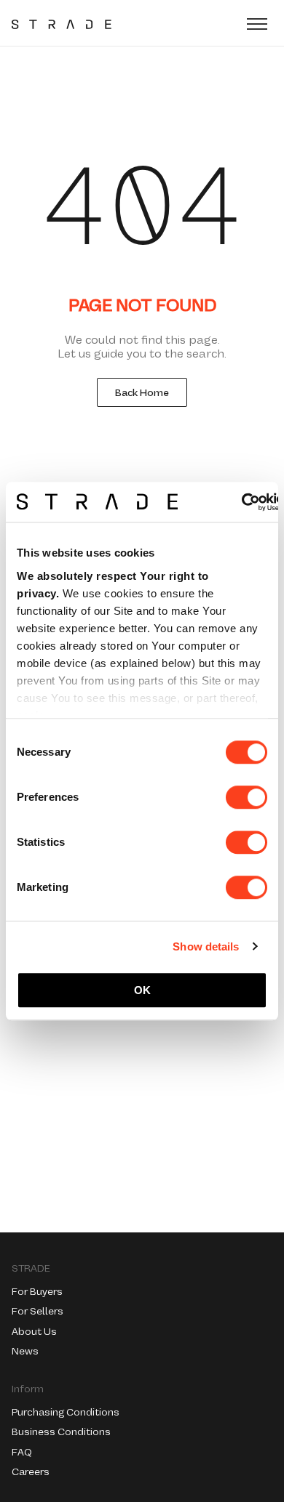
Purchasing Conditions (65, 1412)
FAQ (22, 1452)
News (25, 1351)
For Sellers (37, 1311)
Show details (206, 946)
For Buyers (37, 1291)
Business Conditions (61, 1431)
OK (142, 990)
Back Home (142, 392)
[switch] (246, 797)
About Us (34, 1331)
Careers (31, 1471)
